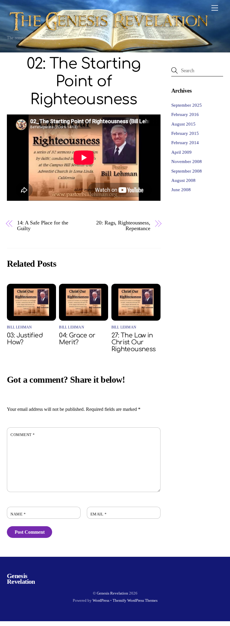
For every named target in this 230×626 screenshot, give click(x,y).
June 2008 (181, 189)
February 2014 (185, 142)
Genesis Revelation (112, 593)
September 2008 (186, 171)
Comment (22, 435)
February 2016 (185, 114)
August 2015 (183, 123)
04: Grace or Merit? (77, 339)
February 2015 (185, 133)
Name (18, 514)
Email (98, 514)
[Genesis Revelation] (108, 30)
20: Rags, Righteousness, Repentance (123, 225)
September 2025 (186, 105)
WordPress (101, 600)
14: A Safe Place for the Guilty (42, 225)
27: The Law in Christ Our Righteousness (133, 342)
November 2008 (186, 161)
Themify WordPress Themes (135, 600)
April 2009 (181, 152)
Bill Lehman (19, 327)
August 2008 (183, 180)
